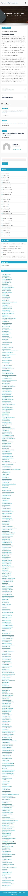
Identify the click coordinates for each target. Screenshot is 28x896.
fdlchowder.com (5, 760)
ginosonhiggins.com (6, 620)
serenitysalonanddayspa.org (8, 287)
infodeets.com (5, 284)
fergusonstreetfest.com (7, 831)
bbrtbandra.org (5, 328)
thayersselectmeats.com (7, 695)
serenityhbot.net (5, 724)
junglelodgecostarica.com (7, 612)
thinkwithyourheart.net (7, 402)
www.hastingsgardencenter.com (9, 797)
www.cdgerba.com (6, 817)
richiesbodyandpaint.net (7, 279)
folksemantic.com (6, 412)
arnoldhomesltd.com (6, 394)
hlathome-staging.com (7, 454)
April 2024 (5, 208)
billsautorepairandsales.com (8, 826)
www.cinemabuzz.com (7, 786)
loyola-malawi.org (6, 498)
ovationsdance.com (6, 472)
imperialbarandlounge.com (7, 399)
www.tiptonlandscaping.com (8, 773)
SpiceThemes (14, 894)
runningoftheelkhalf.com (7, 735)
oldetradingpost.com (6, 367)
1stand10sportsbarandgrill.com (8, 438)
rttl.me (3, 875)
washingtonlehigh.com (7, 778)
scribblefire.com (5, 485)
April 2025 (5, 180)
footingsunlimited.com (7, 753)
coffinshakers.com (6, 584)
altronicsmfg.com (6, 298)
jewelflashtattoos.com (7, 324)
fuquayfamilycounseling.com (8, 864)
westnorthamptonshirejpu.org (8, 354)
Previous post (5, 88)
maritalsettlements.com (7, 623)
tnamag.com (4, 692)
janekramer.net (5, 599)
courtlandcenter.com (6, 659)
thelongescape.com (6, 609)
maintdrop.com (5, 334)
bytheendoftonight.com (7, 503)
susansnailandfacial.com (7, 727)
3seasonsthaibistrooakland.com (9, 484)
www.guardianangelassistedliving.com (10, 820)
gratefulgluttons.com (6, 506)
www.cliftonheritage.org (7, 766)
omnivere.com (5, 293)
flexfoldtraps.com (6, 742)
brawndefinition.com (6, 544)
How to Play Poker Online (8, 89)
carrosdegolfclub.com (6, 378)
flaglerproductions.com (7, 542)
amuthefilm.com (5, 555)
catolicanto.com (5, 477)
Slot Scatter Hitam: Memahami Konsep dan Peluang (14, 256)
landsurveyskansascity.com (8, 750)
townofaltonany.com (6, 628)
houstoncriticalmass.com (7, 526)
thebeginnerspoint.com (7, 518)
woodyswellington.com (7, 808)
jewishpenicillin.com (6, 466)
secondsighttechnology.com (8, 449)
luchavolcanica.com (6, 648)
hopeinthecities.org (6, 505)
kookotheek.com (5, 344)
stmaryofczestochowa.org (7, 586)
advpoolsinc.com (5, 669)
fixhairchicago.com (6, 677)
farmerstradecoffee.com (7, 709)
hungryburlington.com (7, 594)
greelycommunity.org (6, 565)
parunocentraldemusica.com (8, 818)
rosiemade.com (5, 430)
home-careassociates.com (7, 488)
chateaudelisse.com (6, 349)
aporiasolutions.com (6, 696)
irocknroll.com (5, 406)
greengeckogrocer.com (7, 453)
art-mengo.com (5, 602)
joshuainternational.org (7, 726)
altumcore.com (5, 688)
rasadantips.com (5, 295)
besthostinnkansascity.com (8, 880)
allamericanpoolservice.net (7, 464)
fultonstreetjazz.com (6, 357)
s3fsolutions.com (6, 383)
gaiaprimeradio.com (6, 604)
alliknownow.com (5, 531)
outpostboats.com (6, 501)
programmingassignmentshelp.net (9, 302)
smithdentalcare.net (6, 882)
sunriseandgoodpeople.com (8, 635)
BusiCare (22, 892)
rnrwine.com (5, 860)
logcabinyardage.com (6, 711)
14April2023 (6, 31)
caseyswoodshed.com (6, 675)
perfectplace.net (5, 482)
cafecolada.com (5, 514)
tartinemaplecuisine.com (7, 597)
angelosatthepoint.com (7, 670)
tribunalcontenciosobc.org (7, 534)
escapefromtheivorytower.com (8, 386)
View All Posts (16, 149)
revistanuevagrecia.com (7, 571)
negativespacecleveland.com (8, 631)
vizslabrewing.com (6, 419)
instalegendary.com (6, 316)
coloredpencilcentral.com (7, 396)
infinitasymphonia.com (7, 560)
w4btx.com (4, 440)
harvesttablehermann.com (7, 376)
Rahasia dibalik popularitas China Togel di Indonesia (14, 243)
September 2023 (6, 225)
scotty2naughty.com (6, 575)
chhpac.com (4, 870)
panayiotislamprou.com (7, 345)
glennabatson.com (6, 539)
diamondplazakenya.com (7, 823)
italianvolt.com (5, 415)
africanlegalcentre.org (6, 562)
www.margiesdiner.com (7, 758)
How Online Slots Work (7, 97)
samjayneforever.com (6, 833)
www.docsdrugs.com (6, 756)
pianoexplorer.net (6, 799)
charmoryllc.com (5, 523)
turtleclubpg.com (5, 652)
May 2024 (5, 206)
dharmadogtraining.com (7, 872)
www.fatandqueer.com (7, 747)
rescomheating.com (6, 877)
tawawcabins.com (6, 410)
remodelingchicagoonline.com (8, 770)
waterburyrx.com (5, 667)
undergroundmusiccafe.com (8, 883)
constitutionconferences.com (8, 680)
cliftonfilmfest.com (6, 397)
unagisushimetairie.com (7, 323)
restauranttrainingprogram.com (9, 462)
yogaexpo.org (5, 487)
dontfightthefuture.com (7, 392)
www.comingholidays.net (7, 519)
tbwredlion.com (5, 825)
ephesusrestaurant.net (7, 807)
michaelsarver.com (6, 451)
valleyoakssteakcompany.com (8, 674)
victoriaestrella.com (6, 656)
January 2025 (6, 187)
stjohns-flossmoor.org (7, 640)
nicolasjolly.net (5, 558)
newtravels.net (5, 305)
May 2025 (5, 177)
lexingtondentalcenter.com (7, 458)
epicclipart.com (5, 331)
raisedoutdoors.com (6, 401)
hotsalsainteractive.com (7, 285)
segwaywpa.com (5, 698)
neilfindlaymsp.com (6, 661)
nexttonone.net (5, 722)
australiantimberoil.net (7, 371)
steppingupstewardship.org (8, 774)
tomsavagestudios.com (7, 467)
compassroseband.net (7, 687)
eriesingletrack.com (6, 427)
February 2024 (6, 213)
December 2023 (6, 218)
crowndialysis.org (6, 461)
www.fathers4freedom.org (7, 732)
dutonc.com (4, 607)
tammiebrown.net (6, 605)
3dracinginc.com (5, 524)
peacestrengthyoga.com (7, 739)
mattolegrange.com (6, 610)
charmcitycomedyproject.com (8, 578)
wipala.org (4, 496)
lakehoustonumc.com (6, 719)
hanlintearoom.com (6, 849)
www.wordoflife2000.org (7, 407)
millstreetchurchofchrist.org (8, 841)
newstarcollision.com (6, 446)
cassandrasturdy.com (6, 510)
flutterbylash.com (6, 848)
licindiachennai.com (6, 280)
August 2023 (6, 227)
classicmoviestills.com (7, 513)
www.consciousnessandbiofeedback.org (10, 794)
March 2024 (5, 211)
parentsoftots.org (6, 706)
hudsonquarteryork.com (7, 813)
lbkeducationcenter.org (7, 479)
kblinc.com (4, 425)
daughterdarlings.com (6, 282)
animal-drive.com (6, 690)
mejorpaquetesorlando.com (8, 436)
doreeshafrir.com (5, 576)
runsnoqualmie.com (6, 755)
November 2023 (6, 220)
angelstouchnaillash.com (7, 441)
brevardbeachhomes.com (7, 384)
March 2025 (5, 182)
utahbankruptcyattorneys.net (8, 404)
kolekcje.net (4, 475)
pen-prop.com (5, 729)
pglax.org (4, 630)
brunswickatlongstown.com (8, 596)
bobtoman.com (5, 336)
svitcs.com (4, 683)
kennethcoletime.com (6, 592)
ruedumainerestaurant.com (8, 566)
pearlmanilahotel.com (6, 332)
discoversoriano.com (6, 516)
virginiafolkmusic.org (6, 471)
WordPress (13, 892)
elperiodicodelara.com (7, 277)
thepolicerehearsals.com (7, 529)
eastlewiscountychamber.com (8, 532)
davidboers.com (5, 713)
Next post (4, 95)
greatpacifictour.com (6, 654)
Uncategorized (13, 31)
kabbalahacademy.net (6, 443)
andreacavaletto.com (6, 490)
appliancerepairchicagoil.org (8, 313)
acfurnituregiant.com (6, 290)
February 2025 (6, 185)
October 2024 (6, 194)
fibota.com (4, 815)
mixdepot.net (5, 787)
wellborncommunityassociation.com (10, 350)
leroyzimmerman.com (7, 856)
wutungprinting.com (6, 622)
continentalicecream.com (7, 545)
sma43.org (4, 768)
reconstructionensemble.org (8, 644)
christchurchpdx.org (6, 550)
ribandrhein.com (5, 474)
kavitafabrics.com (6, 646)
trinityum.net (5, 802)
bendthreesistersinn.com (7, 638)
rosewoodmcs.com (6, 789)
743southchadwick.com (7, 388)
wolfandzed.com (5, 783)
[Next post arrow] (24, 96)
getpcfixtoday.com (6, 326)
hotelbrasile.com (5, 355)
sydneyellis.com (5, 459)
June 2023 (5, 232)
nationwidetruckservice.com (8, 651)
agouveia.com (5, 865)
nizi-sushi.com (5, 600)
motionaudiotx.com (6, 874)
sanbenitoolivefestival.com (7, 511)
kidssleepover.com (6, 303)
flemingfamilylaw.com (6, 859)
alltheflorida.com (5, 836)
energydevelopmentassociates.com (9, 380)
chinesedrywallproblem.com (8, 636)
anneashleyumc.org (6, 748)
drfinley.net (4, 857)
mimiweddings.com (6, 878)
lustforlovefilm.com (6, 557)
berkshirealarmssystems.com (8, 417)
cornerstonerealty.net (6, 792)
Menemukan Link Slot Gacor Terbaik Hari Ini (13, 123)
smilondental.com (6, 444)
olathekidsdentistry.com (7, 433)
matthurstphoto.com (6, 835)
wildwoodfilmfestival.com (7, 352)
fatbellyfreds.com (6, 810)
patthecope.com (5, 682)
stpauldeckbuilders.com (7, 752)
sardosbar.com (5, 414)
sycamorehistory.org (6, 791)
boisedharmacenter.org (7, 493)
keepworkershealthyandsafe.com (9, 318)
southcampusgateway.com (7, 347)
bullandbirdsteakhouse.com (8, 763)
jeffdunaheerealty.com (7, 737)
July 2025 (5, 175)
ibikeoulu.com (5, 583)
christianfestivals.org (6, 614)
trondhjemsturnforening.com (8, 822)
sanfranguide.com (6, 521)
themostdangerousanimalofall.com (9, 527)
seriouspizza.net (5, 685)
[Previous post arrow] (24, 89)
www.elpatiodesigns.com (7, 812)
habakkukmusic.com (6, 721)
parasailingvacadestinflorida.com (9, 843)
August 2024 (6, 199)
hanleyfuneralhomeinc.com (8, 435)
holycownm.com (5, 649)
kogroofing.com (5, 339)
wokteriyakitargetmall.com (7, 456)
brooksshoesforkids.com (7, 693)
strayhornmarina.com (6, 540)
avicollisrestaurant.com (7, 662)
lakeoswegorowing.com (7, 862)
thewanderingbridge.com (7, 589)
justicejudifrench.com (6, 588)
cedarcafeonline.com (6, 288)
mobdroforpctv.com (6, 508)
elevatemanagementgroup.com (8, 854)
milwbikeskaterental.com (7, 625)
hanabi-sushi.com (6, 781)
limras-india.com (5, 276)
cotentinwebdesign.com (7, 365)
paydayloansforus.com (7, 306)
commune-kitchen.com (7, 553)
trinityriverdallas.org (6, 480)
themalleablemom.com (7, 591)
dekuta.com (4, 784)
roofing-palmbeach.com (7, 391)
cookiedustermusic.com (7, 643)
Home (8, 15)
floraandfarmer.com (9, 3)
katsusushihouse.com (6, 563)
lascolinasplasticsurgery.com (8, 765)
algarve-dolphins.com (6, 617)
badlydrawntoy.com (6, 718)
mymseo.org (4, 869)
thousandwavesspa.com (7, 657)
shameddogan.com (6, 704)
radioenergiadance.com (7, 342)
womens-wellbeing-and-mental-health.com (11, 469)
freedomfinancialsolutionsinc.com (9, 740)
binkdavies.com (5, 548)
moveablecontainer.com (7, 360)
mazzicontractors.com (7, 804)
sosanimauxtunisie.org (7, 337)
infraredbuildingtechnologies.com (9, 375)
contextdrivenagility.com (7, 581)
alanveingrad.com (6, 618)
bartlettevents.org (6, 358)
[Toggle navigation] (25, 3)
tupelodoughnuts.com (7, 432)
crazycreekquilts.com (6, 547)
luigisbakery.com (5, 779)
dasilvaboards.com (6, 537)
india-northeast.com (6, 389)
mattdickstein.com (6, 716)
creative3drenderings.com (7, 708)
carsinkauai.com (5, 839)
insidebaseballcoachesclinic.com (9, 838)
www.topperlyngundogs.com (8, 734)
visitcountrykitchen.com (7, 615)
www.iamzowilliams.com (7, 796)
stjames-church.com (6, 573)
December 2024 (6, 189)
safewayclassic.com (6, 310)
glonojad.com (5, 570)
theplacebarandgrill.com (7, 666)
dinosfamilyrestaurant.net (7, 373)
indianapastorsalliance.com (8, 672)
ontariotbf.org (5, 315)
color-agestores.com (6, 495)
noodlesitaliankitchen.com (7, 319)
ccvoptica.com (5, 776)
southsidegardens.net (6, 800)
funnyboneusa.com (6, 641)
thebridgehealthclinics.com (8, 701)
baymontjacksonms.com (7, 627)
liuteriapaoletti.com (6, 633)
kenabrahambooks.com (7, 552)
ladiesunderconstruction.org (8, 368)
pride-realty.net (5, 844)
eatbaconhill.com (5, 300)
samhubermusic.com (6, 885)
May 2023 (5, 235)
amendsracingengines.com (7, 744)
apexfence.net (5, 887)
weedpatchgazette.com (7, 423)
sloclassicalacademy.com (7, 536)
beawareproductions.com (7, 579)
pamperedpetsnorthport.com (8, 428)
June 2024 (5, 204)
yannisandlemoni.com (6, 422)
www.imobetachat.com (7, 714)
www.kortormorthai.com (7, 745)
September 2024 (6, 196)
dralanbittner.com (6, 420)
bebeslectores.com (6, 370)
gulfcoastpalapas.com (6, 700)
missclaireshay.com (6, 274)
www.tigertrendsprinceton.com (8, 731)
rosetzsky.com (5, 568)
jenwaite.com (5, 852)
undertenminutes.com (7, 292)
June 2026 (5, 173)
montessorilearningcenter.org (8, 830)
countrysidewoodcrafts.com (8, 311)
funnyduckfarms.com (6, 851)
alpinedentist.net (5, 340)
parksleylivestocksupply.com (8, 492)
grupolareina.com (6, 362)
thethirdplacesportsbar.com (8, 805)
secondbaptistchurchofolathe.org (9, 867)
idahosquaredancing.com (7, 409)
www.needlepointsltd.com (7, 761)
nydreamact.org (5, 321)
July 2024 (5, 201)
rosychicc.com (5, 500)
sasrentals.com (5, 448)
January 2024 (6, 216)
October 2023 (6, 223)
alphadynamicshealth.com (7, 846)
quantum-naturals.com (7, 828)
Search (5, 163)
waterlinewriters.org (6, 703)
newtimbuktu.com (6, 297)
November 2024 (6, 192)
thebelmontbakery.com (7, 308)
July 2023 (5, 230)
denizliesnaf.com (5, 679)
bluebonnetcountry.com (7, 329)
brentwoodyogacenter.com (8, 771)
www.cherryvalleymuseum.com (8, 363)
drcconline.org (5, 664)
